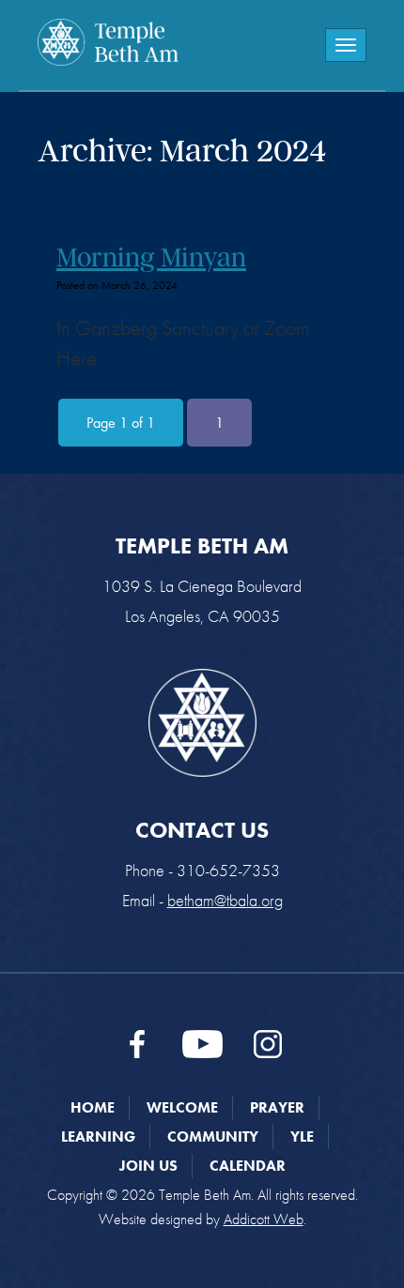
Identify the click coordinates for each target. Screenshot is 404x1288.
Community (212, 1136)
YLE (302, 1136)
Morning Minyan (151, 257)
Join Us (148, 1165)
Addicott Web (263, 1219)
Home (92, 1107)
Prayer (277, 1107)
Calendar (248, 1165)
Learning (98, 1136)
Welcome (182, 1107)
